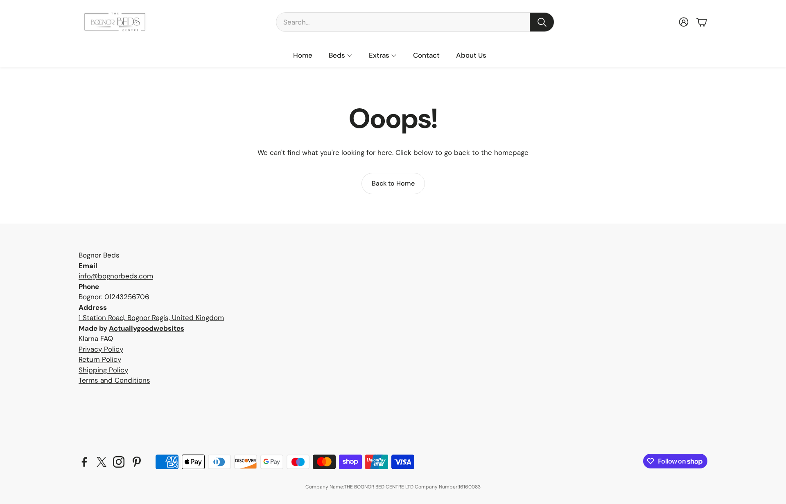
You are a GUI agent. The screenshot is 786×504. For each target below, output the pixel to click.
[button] (415, 22)
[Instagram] (118, 462)
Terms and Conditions (114, 380)
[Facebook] (84, 462)
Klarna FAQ (96, 338)
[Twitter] (101, 462)
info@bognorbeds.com (116, 275)
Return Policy (100, 359)
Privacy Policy (101, 349)
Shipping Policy (103, 369)
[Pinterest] (136, 462)
